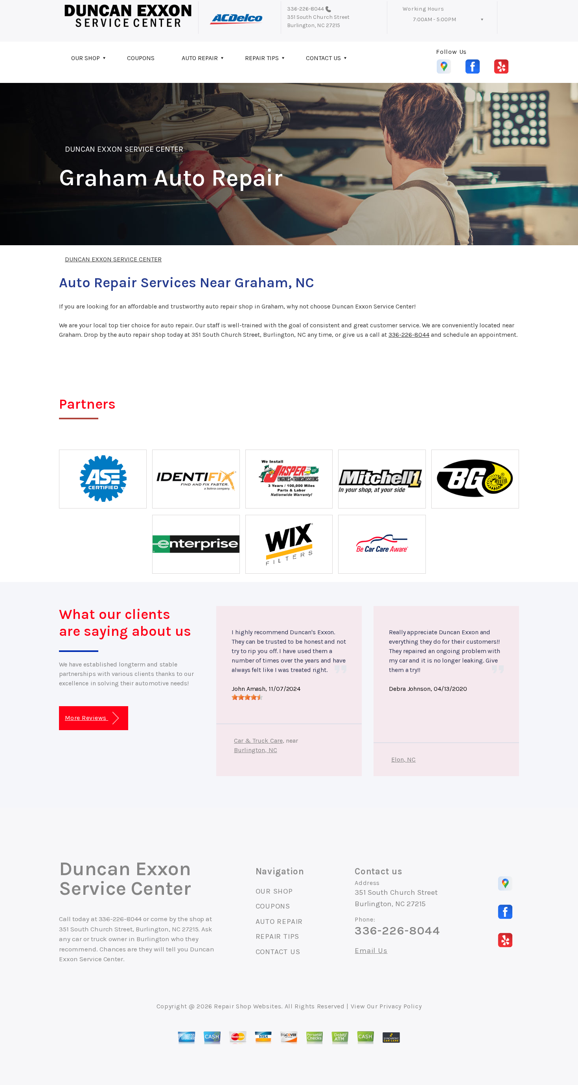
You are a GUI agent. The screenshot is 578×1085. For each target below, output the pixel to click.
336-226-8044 (305, 9)
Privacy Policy (400, 1006)
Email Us (371, 951)
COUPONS (141, 58)
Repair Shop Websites (247, 1006)
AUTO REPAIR (200, 58)
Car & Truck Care (258, 740)
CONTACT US (323, 58)
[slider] (247, 697)
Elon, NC (403, 759)
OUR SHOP (85, 58)
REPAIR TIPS (262, 58)
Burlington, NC (255, 750)
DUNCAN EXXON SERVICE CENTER (124, 149)
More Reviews (86, 717)
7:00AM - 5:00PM (434, 19)
